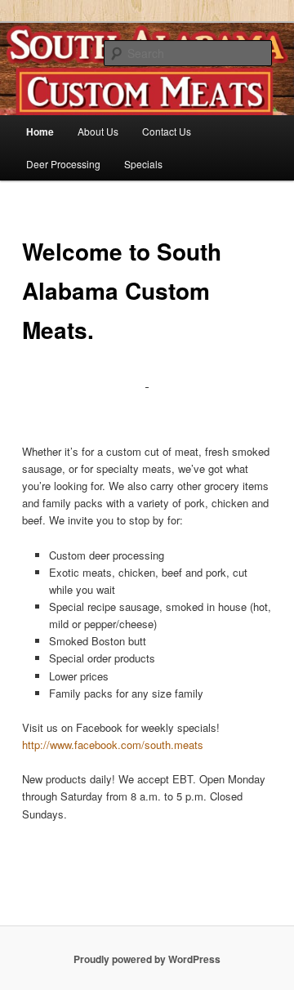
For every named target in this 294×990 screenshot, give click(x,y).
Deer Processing (63, 164)
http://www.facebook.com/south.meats (112, 744)
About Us (98, 131)
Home (40, 131)
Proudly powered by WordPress (147, 959)
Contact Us (166, 131)
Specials (143, 164)
